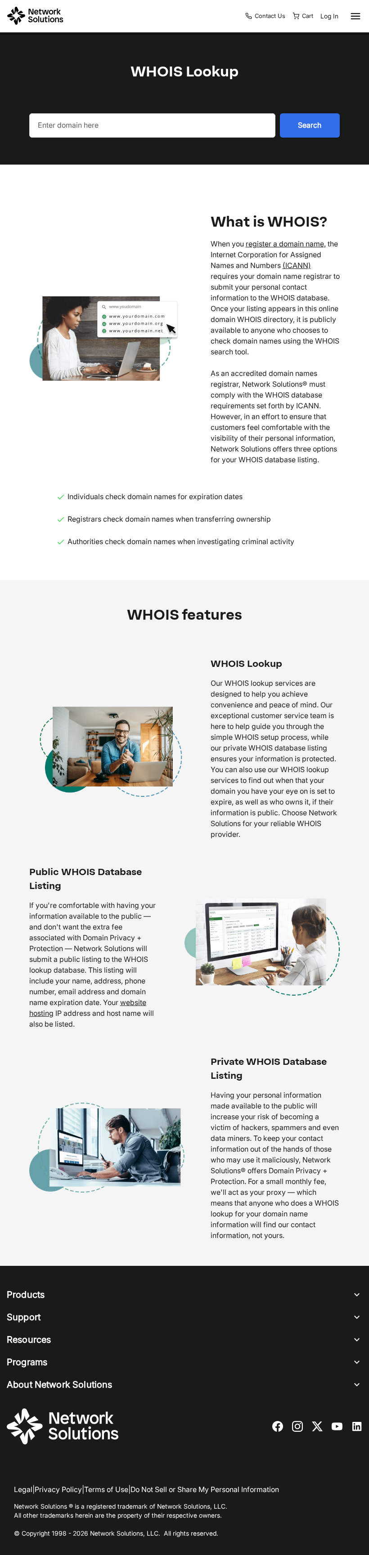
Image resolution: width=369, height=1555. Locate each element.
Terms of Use (106, 1489)
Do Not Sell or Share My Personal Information (204, 1489)
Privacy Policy (58, 1489)
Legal (23, 1489)
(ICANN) (297, 265)
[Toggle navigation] (354, 16)
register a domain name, (286, 243)
